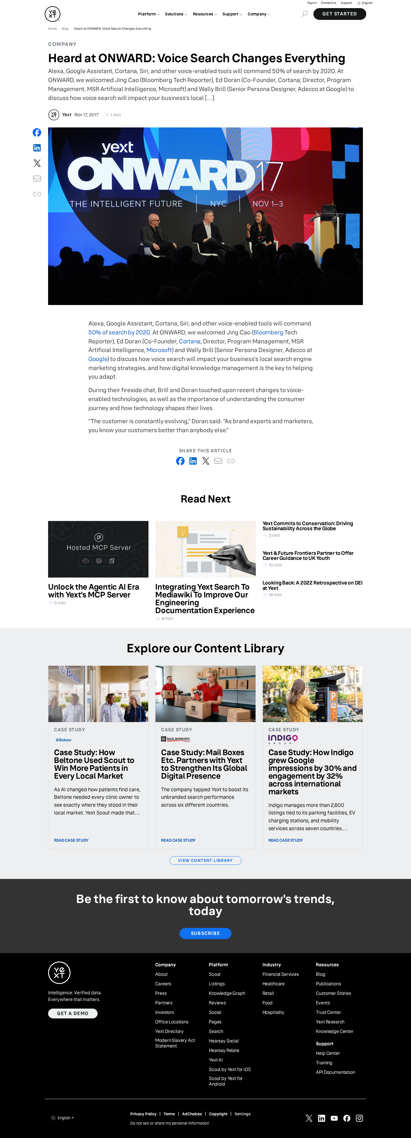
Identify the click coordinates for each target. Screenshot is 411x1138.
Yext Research (330, 1022)
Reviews (217, 1003)
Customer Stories (333, 993)
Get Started (339, 14)
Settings (243, 1113)
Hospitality (273, 1012)
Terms (169, 1113)
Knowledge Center (334, 1031)
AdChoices (192, 1113)
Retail (268, 993)
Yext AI (216, 1060)
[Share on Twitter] (37, 163)
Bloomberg (268, 332)
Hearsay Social (224, 1041)
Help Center (328, 1053)
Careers (163, 984)
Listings (217, 984)
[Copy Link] (37, 194)
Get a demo (73, 1013)
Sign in (311, 2)
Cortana (190, 341)
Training (324, 1063)
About (161, 974)
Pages (215, 1022)
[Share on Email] (37, 178)
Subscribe (205, 933)
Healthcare (274, 984)
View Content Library (205, 860)
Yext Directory (169, 1031)
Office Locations (171, 1022)
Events (323, 1003)
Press (160, 993)
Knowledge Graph (227, 993)
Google (98, 359)
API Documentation (335, 1072)
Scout (215, 974)
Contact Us (328, 2)
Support (346, 2)
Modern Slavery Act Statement (175, 1043)
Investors (164, 1012)
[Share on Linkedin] (37, 148)
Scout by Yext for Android (226, 1081)
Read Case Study (71, 840)
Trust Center (328, 1012)
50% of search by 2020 (119, 332)
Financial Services (281, 974)
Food (268, 1003)
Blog (320, 974)
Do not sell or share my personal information (169, 1123)
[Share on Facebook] (37, 132)
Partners (164, 1003)
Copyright (218, 1113)
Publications (328, 984)
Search (216, 1031)
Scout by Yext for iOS (230, 1069)
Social (215, 1012)
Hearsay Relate (224, 1050)
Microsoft (159, 350)
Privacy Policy (143, 1113)
